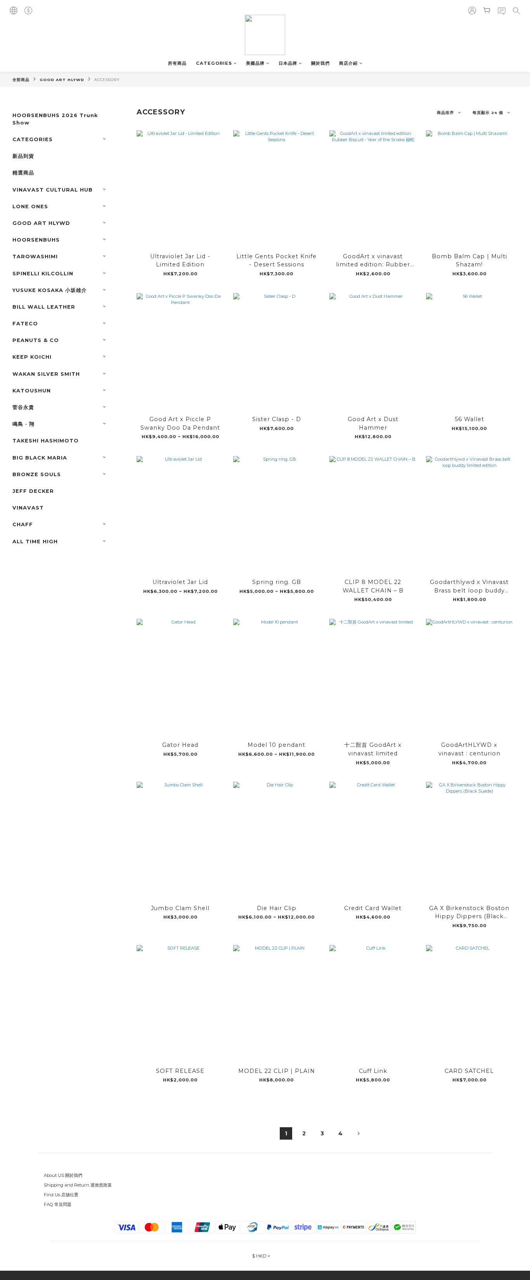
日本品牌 (288, 63)
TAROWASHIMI (35, 256)
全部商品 (20, 80)
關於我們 (320, 63)
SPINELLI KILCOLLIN (42, 273)
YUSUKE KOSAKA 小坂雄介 (49, 290)
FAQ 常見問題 (57, 1204)
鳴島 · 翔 (23, 424)
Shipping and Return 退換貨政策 (78, 1185)
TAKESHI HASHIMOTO (45, 441)
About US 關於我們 (63, 1175)
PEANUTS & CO (35, 340)
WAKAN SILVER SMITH (46, 374)
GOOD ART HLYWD (62, 80)
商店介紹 (348, 63)
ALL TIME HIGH (35, 541)
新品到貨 (23, 156)
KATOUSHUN (31, 391)
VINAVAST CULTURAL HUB (52, 190)
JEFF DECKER (33, 491)
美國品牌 (255, 63)
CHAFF (22, 524)
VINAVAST (28, 508)
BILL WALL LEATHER (43, 307)
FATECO (25, 323)
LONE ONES (30, 206)
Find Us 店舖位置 (61, 1194)
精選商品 (23, 173)
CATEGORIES (214, 63)
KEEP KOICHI (32, 357)
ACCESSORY (107, 80)
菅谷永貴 (23, 407)
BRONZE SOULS (36, 474)
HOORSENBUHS (36, 240)
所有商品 (177, 63)
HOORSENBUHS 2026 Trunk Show (55, 119)
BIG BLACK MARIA (39, 458)
